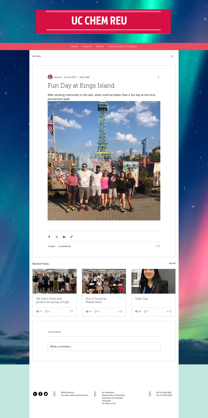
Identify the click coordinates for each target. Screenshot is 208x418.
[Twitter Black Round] (46, 394)
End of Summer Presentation (96, 301)
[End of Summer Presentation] (104, 281)
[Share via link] (71, 236)
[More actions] (158, 77)
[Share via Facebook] (49, 236)
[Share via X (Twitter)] (56, 236)
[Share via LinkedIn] (64, 236)
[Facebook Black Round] (40, 394)
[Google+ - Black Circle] (35, 394)
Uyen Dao (141, 299)
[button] (171, 56)
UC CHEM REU (100, 20)
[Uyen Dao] (153, 281)
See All (172, 263)
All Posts (36, 56)
